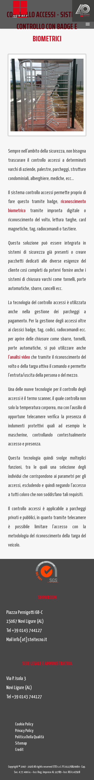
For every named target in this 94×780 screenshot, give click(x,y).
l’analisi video (19, 357)
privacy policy (24, 731)
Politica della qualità (29, 737)
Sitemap (21, 743)
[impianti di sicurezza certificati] (47, 572)
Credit (19, 750)
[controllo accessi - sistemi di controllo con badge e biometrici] (20, 10)
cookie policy (24, 724)
